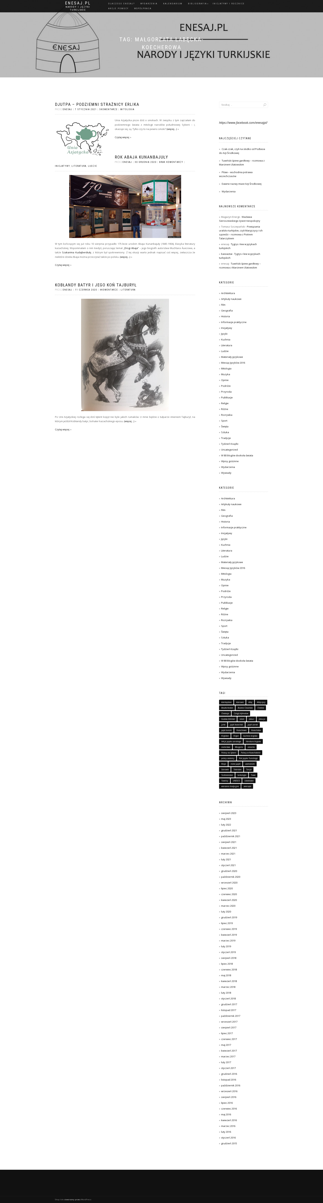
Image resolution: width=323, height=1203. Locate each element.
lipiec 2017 (227, 1033)
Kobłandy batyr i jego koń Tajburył (96, 285)
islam (242, 719)
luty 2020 (226, 911)
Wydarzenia (149, 3)
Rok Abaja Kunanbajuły (141, 157)
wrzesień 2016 (229, 1091)
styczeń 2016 (228, 1137)
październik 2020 (230, 876)
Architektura (228, 293)
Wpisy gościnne (230, 461)
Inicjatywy (62, 166)
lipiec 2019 (227, 923)
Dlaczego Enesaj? (121, 3)
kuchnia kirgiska (250, 736)
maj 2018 (226, 975)
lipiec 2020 (227, 888)
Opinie (225, 380)
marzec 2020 (228, 905)
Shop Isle (59, 1199)
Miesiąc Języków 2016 (233, 362)
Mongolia (239, 747)
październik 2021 (230, 836)
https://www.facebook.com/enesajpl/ (243, 123)
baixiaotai (226, 254)
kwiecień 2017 (229, 1050)
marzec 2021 (228, 853)
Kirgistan (225, 736)
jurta (223, 724)
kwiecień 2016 (229, 1120)
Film (223, 304)
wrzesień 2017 (229, 1021)
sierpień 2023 (228, 813)
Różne (224, 409)
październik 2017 (230, 1016)
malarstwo (225, 747)
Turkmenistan (227, 775)
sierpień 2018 (228, 958)
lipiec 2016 (227, 1102)
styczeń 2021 (228, 865)
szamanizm (250, 764)
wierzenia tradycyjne (230, 786)
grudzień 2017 (229, 1004)
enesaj (67, 109)
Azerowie (240, 702)
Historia (225, 316)
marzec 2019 (228, 940)
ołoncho (251, 747)
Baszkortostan (227, 707)
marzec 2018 (228, 987)
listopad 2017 (228, 1010)
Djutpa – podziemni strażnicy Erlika (97, 104)
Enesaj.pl (78, 3)
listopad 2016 (228, 1079)
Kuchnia (225, 339)
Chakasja (225, 713)
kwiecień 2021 (229, 847)
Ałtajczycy (261, 702)
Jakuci (251, 719)
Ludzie (92, 166)
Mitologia (127, 109)
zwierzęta (247, 786)
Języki (224, 333)
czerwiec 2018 (229, 969)
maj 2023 (226, 819)
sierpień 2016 (228, 1097)
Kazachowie (241, 730)
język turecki (226, 730)
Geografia (227, 310)
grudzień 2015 (229, 1143)
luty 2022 (226, 824)
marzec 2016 (228, 1126)
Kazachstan (256, 730)
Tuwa (253, 775)
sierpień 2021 (228, 842)
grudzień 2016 (229, 1074)
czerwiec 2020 (229, 894)
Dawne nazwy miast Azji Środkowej (242, 183)
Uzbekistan (249, 780)
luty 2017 (226, 1062)
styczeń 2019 (228, 952)
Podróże (226, 386)
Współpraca (143, 8)
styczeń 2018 (228, 998)
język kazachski (236, 724)
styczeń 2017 (228, 1068)
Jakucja (262, 719)
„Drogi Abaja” (131, 248)
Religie (225, 403)
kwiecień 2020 (229, 900)
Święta (224, 426)
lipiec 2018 (227, 963)
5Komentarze (108, 109)
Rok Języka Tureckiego (248, 758)
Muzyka (225, 374)
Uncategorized (229, 449)
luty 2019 (226, 946)
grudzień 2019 (229, 917)
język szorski (253, 724)
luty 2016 (226, 1131)
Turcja (249, 769)
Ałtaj (250, 702)
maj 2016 (226, 1114)
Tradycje (226, 438)
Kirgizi (236, 736)
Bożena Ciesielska (245, 707)
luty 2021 (226, 859)
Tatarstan (237, 769)
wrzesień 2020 (229, 882)
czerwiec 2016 (229, 1108)
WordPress (86, 1199)
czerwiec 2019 (229, 929)
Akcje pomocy (118, 8)
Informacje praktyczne (234, 322)
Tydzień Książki (229, 443)
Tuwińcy (224, 780)
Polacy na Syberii (228, 752)
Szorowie (225, 769)
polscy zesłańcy (227, 758)
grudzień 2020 (229, 871)
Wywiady (226, 472)
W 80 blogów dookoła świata (237, 455)
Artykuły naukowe (231, 299)
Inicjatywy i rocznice (229, 3)
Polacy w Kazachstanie (250, 752)
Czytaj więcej (122, 137)
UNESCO (236, 780)
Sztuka (225, 432)
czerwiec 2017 (229, 1039)
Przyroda (226, 391)
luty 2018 (226, 992)
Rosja (223, 764)
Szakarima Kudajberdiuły (76, 252)
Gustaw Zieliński (228, 719)
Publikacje (227, 397)
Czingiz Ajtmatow (241, 713)
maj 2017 (226, 1045)
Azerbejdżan (226, 702)
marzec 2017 (228, 1056)
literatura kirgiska (253, 741)
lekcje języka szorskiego (231, 741)
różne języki (236, 764)
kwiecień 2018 (229, 981)
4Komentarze (109, 289)
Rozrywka (226, 415)
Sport (224, 420)
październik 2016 (230, 1085)
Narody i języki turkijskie (78, 8)
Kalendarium (172, 3)
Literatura (79, 166)
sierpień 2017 (228, 1027)
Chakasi (260, 707)
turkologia (242, 775)
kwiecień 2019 (229, 934)
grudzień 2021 (229, 830)
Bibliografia (197, 3)
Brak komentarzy (171, 162)
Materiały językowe (232, 357)
